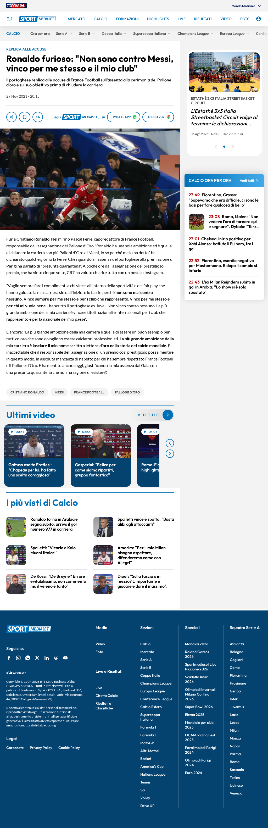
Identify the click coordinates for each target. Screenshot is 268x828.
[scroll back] (170, 443)
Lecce (234, 722)
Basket (145, 758)
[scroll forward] (170, 453)
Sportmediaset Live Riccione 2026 (200, 666)
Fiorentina (238, 675)
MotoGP (147, 743)
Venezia (236, 793)
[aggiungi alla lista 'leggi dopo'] (24, 117)
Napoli (235, 746)
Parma (235, 754)
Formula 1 (148, 727)
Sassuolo (237, 769)
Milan (234, 730)
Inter (234, 699)
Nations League (152, 774)
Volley (145, 798)
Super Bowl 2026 (199, 706)
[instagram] (18, 657)
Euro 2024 (193, 772)
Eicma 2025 (194, 714)
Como (235, 667)
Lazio (234, 714)
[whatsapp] (27, 657)
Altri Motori (149, 750)
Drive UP (147, 805)
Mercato (147, 651)
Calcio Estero (151, 706)
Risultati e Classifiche (104, 705)
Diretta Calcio (107, 695)
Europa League (152, 691)
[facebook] (9, 657)
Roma (234, 761)
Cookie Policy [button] (69, 747)
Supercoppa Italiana (150, 717)
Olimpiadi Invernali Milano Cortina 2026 (200, 694)
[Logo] (38, 19)
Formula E (148, 735)
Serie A (146, 659)
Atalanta (237, 644)
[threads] (56, 657)
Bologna (236, 651)
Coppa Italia (150, 675)
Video (100, 644)
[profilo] (258, 19)
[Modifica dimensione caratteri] (37, 117)
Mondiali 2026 (196, 644)
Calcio (145, 644)
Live (99, 687)
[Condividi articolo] (11, 117)
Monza (235, 738)
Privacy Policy (41, 747)
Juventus (237, 706)
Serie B (146, 667)
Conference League (156, 699)
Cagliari (236, 659)
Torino (235, 777)
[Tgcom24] (16, 5)
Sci (142, 790)
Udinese (236, 785)
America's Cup (152, 766)
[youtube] (65, 657)
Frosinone (238, 683)
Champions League (155, 683)
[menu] (9, 19)
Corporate (15, 747)
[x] (37, 657)
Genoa (235, 691)
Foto (99, 651)
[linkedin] (46, 657)
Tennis (145, 782)
